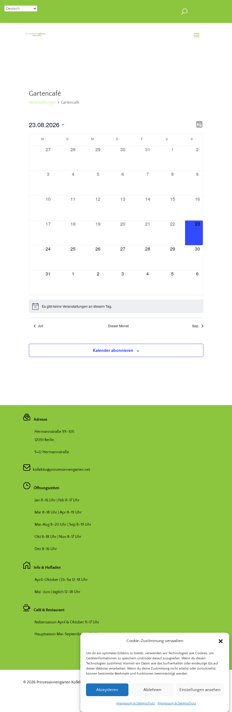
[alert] (116, 306)
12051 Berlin (44, 440)
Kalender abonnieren (113, 350)
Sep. (195, 326)
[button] (221, 641)
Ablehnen (152, 689)
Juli (40, 326)
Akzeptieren (107, 689)
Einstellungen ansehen (199, 689)
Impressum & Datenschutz (135, 703)
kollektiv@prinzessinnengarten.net (60, 469)
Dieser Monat (118, 326)
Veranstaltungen (42, 102)
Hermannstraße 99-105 (54, 431)
